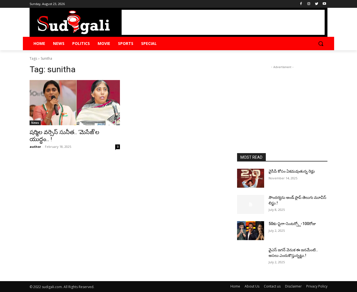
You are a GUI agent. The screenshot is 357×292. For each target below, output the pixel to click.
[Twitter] (316, 4)
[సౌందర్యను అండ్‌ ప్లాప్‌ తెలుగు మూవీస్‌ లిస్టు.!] (250, 204)
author (35, 146)
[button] (320, 43)
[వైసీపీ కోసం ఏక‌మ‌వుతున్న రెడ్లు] (250, 178)
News (35, 123)
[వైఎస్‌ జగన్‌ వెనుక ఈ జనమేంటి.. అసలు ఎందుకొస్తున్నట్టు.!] (250, 256)
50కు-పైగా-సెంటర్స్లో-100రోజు (292, 223)
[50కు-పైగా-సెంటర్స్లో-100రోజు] (250, 230)
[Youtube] (324, 4)
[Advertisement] (223, 22)
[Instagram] (309, 4)
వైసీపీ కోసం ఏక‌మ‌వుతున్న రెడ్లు (292, 171)
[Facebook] (301, 4)
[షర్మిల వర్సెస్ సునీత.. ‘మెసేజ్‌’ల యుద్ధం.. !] (75, 102)
